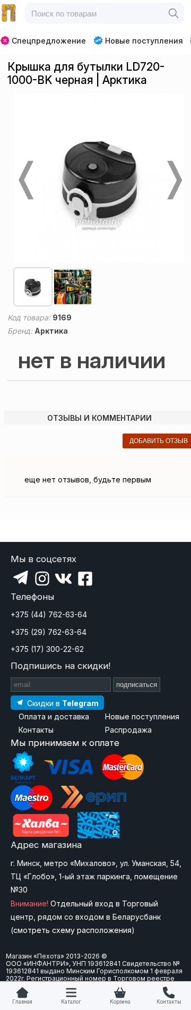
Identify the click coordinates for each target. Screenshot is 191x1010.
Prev (25, 180)
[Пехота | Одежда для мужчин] (9, 13)
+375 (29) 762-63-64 (48, 631)
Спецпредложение (49, 40)
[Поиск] (173, 13)
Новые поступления (144, 40)
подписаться (136, 685)
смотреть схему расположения (72, 930)
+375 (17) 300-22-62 (47, 648)
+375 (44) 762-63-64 (49, 614)
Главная (22, 1002)
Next (173, 180)
